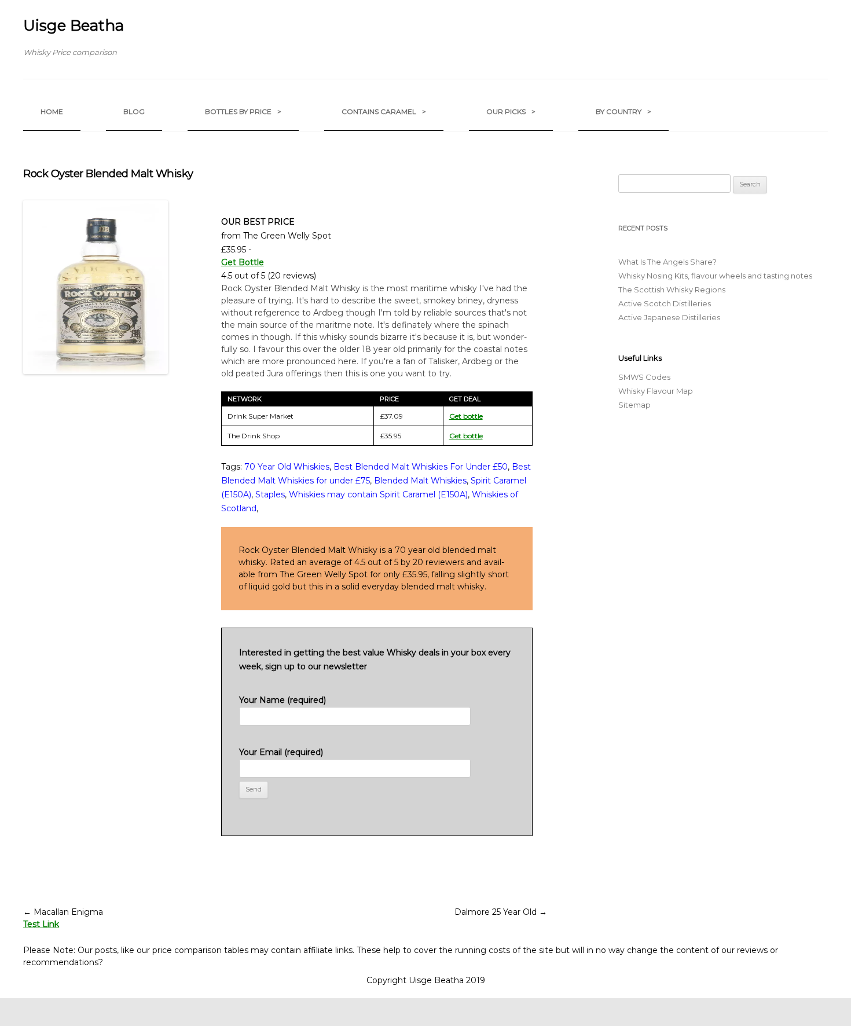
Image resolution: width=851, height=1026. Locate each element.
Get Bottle (242, 262)
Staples (270, 494)
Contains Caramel (384, 111)
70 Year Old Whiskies (286, 466)
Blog (134, 111)
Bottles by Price (243, 111)
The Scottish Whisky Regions (671, 289)
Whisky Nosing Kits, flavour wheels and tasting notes (715, 275)
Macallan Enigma (63, 912)
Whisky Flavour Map (655, 390)
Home (52, 111)
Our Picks (510, 111)
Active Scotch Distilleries (664, 303)
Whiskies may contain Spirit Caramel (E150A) (378, 494)
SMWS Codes (644, 377)
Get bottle (466, 416)
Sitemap (634, 404)
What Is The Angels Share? (667, 261)
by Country (623, 111)
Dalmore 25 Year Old (500, 912)
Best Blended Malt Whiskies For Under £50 (420, 466)
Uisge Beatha (73, 25)
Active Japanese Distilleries (669, 317)
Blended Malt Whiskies (420, 480)
